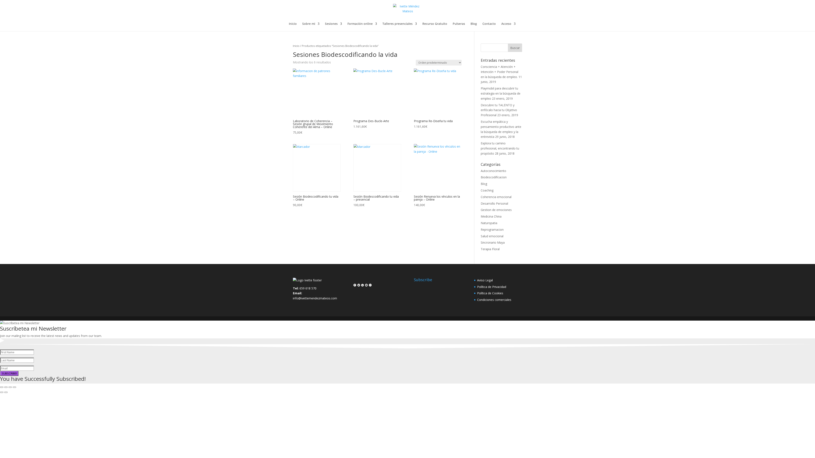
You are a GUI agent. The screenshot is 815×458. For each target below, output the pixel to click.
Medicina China (491, 216)
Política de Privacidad (491, 287)
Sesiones (331, 24)
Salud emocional (492, 236)
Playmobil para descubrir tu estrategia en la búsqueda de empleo (500, 93)
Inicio (293, 24)
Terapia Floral (490, 249)
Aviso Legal (485, 280)
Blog (474, 24)
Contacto (489, 24)
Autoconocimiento (493, 171)
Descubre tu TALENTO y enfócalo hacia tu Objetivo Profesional (499, 110)
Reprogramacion (492, 230)
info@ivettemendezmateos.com (315, 298)
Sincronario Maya (493, 242)
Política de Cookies (490, 293)
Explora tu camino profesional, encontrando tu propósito (500, 148)
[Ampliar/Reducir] (1, 387)
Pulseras (459, 24)
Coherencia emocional (496, 197)
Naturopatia (489, 223)
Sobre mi (308, 24)
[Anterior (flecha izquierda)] (1, 392)
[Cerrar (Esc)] (14, 387)
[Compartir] (10, 387)
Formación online (360, 24)
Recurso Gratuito (434, 24)
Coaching (487, 190)
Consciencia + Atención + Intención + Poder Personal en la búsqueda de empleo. (499, 72)
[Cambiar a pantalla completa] (6, 387)
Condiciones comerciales (494, 300)
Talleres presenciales (397, 24)
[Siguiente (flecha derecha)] (6, 392)
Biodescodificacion (494, 177)
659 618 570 (307, 288)
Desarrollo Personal (494, 203)
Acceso (506, 24)
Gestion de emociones (496, 210)
